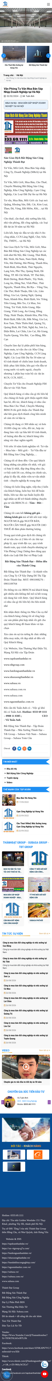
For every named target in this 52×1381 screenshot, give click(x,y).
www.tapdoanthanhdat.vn (17, 658)
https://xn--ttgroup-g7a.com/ (15, 1248)
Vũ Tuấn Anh (22, 1098)
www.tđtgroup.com (14, 664)
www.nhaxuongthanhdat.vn (18, 677)
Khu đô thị (11, 769)
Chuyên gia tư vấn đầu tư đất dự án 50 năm (23, 1082)
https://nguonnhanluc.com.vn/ (16, 1267)
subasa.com (13, 1281)
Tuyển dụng (12, 778)
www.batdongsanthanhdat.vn (19, 670)
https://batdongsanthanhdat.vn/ (17, 1253)
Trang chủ (8, 75)
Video (9, 782)
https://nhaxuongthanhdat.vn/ (16, 1257)
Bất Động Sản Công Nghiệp (19, 773)
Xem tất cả (44, 933)
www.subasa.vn (12, 683)
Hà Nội (20, 75)
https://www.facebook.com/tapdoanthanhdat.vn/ (23, 1373)
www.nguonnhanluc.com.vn (19, 701)
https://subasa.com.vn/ (13, 1276)
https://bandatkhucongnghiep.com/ (18, 1262)
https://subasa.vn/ (10, 1271)
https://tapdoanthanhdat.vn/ (15, 1243)
